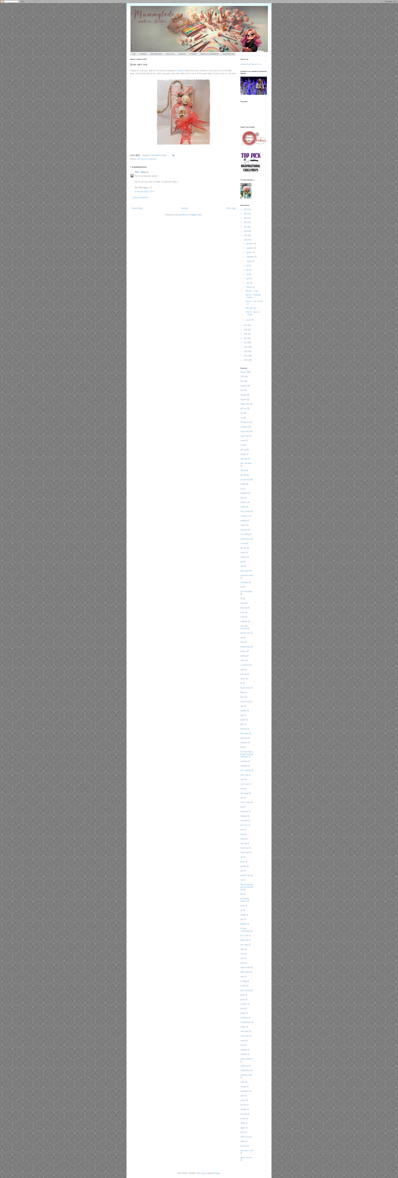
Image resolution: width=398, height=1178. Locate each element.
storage (243, 1087)
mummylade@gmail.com (251, 64)
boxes (242, 612)
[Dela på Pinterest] (139, 155)
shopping (243, 1050)
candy (242, 617)
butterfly (243, 502)
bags (242, 715)
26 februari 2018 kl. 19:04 (144, 192)
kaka (242, 919)
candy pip (244, 761)
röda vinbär (244, 1031)
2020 (246, 231)
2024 (246, 214)
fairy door (244, 825)
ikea (241, 894)
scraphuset (152, 159)
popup (242, 1000)
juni (247, 270)
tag (241, 418)
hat (241, 880)
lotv (145, 159)
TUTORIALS (143, 54)
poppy (242, 995)
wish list (243, 1146)
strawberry (244, 1091)
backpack (243, 530)
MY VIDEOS (193, 54)
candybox (244, 766)
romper (243, 1027)
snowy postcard (246, 1059)
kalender (243, 924)
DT (241, 683)
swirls (242, 1096)
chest (242, 780)
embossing (244, 812)
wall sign (243, 674)
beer (242, 724)
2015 (246, 334)
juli (247, 266)
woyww (243, 400)
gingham (243, 866)
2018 (246, 240)
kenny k (243, 651)
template (243, 1109)
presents (243, 1004)
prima (242, 1009)
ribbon (242, 661)
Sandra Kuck (245, 702)
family (242, 834)
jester (242, 906)
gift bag (243, 475)
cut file (243, 544)
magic (242, 949)
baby (242, 498)
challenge (243, 622)
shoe (242, 1045)
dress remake (245, 802)
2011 (246, 352)
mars (248, 283)
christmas (244, 427)
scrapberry (244, 516)
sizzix (242, 670)
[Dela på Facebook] (137, 155)
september (250, 257)
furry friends (245, 512)
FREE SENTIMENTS (156, 54)
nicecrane (243, 459)
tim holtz (243, 1114)
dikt (241, 798)
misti (242, 566)
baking (242, 603)
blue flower (244, 734)
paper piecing (245, 990)
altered (243, 470)
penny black (244, 571)
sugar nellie (244, 431)
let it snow (244, 936)
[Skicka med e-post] (131, 155)
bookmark (244, 743)
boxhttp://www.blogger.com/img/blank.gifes (246, 754)
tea (241, 587)
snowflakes (244, 583)
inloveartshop (245, 647)
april (248, 279)
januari (249, 320)
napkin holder (245, 968)
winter (242, 1141)
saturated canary (246, 575)
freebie (243, 507)
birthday (243, 729)
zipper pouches (246, 1158)
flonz (242, 642)
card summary (245, 770)
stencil (242, 1082)
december (250, 244)
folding (242, 839)
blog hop (243, 608)
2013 (246, 343)
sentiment (244, 493)
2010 (246, 356)
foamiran (243, 557)
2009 (246, 360)
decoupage (244, 793)
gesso (242, 862)
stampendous (245, 1070)
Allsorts (243, 372)
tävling (242, 1123)
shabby (243, 484)
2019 (246, 236)
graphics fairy (245, 875)
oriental (243, 986)
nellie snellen (245, 972)
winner (242, 679)
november (250, 248)
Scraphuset (181, 71)
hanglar (243, 454)
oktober (249, 253)
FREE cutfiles (170, 54)
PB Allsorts (244, 422)
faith (242, 830)
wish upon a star (246, 1151)
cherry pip (244, 775)
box (241, 445)
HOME (134, 54)
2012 (246, 347)
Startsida (184, 208)
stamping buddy (246, 1075)
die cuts (243, 548)
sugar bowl (244, 436)
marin (242, 954)
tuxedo (243, 1119)
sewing (243, 1041)
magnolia (243, 386)
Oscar (242, 697)
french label (244, 853)
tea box (243, 1105)
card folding (244, 534)
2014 (246, 338)
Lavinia (242, 441)
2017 (246, 325)
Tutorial (243, 525)
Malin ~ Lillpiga (140, 172)
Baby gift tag (251, 308)
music (242, 963)
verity (242, 1132)
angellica (243, 711)
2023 (246, 218)
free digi (243, 844)
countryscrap (245, 539)
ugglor (242, 1128)
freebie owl (244, 848)
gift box (243, 409)
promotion (244, 1018)
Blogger (217, 1173)
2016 (246, 330)
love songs (244, 945)
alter (242, 706)
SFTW (242, 377)
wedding (243, 521)
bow (241, 747)
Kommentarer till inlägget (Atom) (190, 215)
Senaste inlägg (137, 208)
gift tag (140, 159)
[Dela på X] (135, 155)
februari (249, 287)
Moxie (242, 692)
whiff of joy (244, 1137)
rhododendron (245, 1022)
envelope (243, 816)
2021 (246, 227)
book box (243, 738)
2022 (246, 223)
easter (242, 553)
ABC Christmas (246, 463)
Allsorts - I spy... (252, 291)
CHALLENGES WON (228, 54)
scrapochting (245, 480)
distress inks (245, 633)
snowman (243, 1054)
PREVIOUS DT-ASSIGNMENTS (209, 54)
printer (243, 1013)
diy (241, 638)
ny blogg (243, 981)
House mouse (245, 688)
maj (247, 274)
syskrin (243, 1100)
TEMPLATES (182, 54)
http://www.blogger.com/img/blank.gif (246, 887)
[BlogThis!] (133, 155)
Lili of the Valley (246, 592)
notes (242, 977)
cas (241, 489)
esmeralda (244, 821)
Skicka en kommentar (140, 198)
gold (242, 871)
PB (241, 599)
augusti (249, 261)
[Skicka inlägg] (172, 155)
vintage (243, 395)
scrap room (244, 1036)
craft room (244, 784)
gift (241, 562)
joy (241, 910)
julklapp (243, 915)
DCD (242, 381)
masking (243, 656)
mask (242, 958)
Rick (241, 390)
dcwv (242, 789)
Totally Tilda (244, 404)
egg (241, 807)
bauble (242, 720)
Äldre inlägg (230, 208)
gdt (241, 857)
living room (244, 940)
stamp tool (244, 1066)
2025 (246, 210)
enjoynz (203, 1173)
